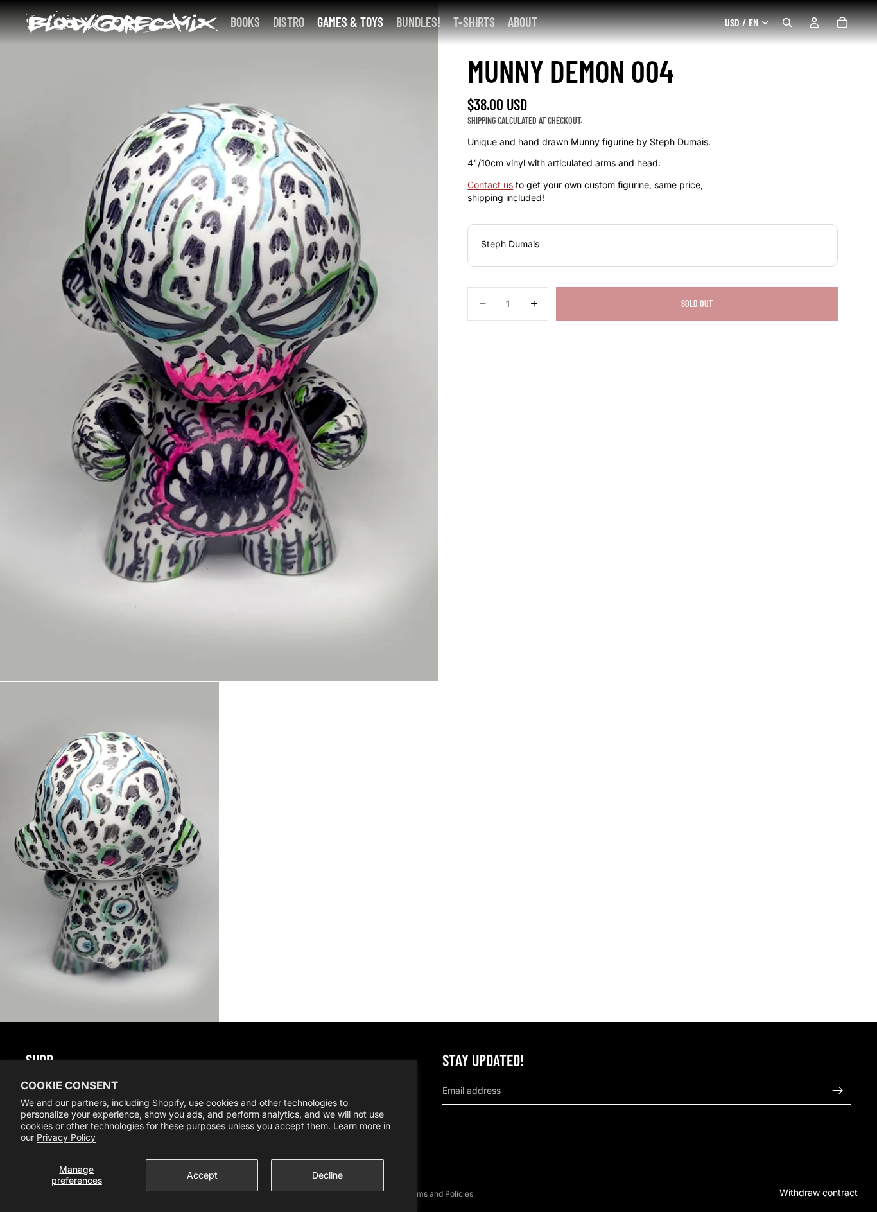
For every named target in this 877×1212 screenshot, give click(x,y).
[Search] (787, 22)
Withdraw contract (818, 1192)
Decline (327, 1175)
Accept (202, 1175)
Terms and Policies (438, 1194)
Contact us (490, 184)
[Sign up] (837, 1090)
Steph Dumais (510, 243)
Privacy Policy (66, 1137)
